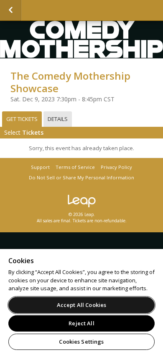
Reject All (81, 323)
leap (81, 201)
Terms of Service (75, 167)
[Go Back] (10, 10)
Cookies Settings (81, 341)
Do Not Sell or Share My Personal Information (81, 177)
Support (40, 167)
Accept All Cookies (81, 305)
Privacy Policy (116, 167)
